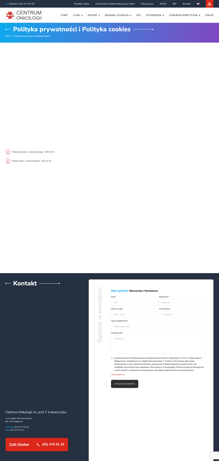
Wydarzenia (153, 15)
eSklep (209, 15)
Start (64, 15)
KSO (138, 15)
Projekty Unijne (81, 3)
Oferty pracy (147, 3)
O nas (76, 15)
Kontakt (187, 3)
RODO (163, 3)
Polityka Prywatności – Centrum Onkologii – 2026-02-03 (33, 152)
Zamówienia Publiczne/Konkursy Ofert (115, 3)
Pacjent (92, 15)
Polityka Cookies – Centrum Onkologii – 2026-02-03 (31, 161)
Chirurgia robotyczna (183, 15)
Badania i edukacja (117, 15)
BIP (174, 3)
